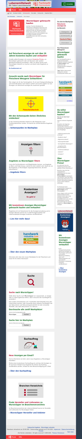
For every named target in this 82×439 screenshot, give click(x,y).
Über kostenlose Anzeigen (63, 270)
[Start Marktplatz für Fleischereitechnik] (29, 4)
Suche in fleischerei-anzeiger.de (16, 323)
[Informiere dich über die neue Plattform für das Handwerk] (65, 91)
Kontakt (41, 431)
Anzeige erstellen (17, 13)
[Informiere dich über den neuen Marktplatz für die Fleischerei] (30, 237)
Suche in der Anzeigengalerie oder (17, 312)
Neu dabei (33, 13)
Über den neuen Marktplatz (23, 252)
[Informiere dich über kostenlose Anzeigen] (65, 220)
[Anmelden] (68, 4)
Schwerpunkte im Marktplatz (24, 128)
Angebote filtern (48, 13)
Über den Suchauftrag (20, 371)
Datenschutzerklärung (68, 429)
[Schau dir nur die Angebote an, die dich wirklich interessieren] (30, 147)
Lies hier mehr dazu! (20, 219)
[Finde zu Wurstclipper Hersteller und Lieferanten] (30, 389)
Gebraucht (19, 16)
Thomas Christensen (58, 433)
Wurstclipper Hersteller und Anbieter (27, 413)
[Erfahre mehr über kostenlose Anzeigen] (30, 192)
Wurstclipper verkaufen (47, 427)
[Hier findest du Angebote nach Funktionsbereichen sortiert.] (30, 102)
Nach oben (70, 432)
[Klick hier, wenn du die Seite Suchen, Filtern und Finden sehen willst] (65, 37)
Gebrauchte (40, 13)
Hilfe (20, 10)
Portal (14, 10)
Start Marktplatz (11, 16)
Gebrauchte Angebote (34, 427)
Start (10, 13)
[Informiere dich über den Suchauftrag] (30, 342)
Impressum (57, 429)
